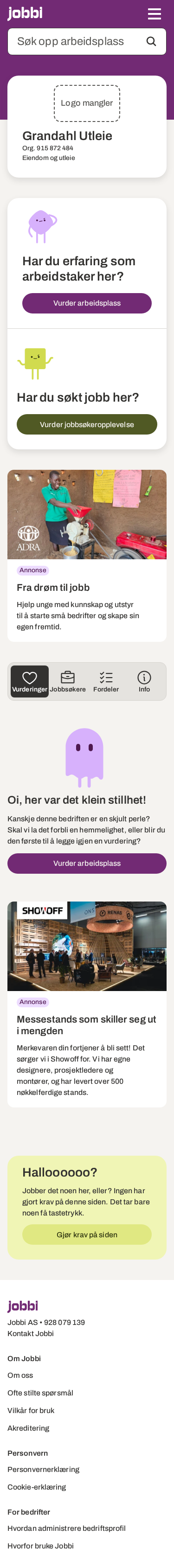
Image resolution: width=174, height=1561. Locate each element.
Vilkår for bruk (31, 1410)
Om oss (20, 1375)
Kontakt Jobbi (30, 1333)
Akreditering (28, 1428)
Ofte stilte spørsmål (40, 1393)
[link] (87, 556)
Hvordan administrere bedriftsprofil (66, 1528)
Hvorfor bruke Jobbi (40, 1546)
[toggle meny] (154, 14)
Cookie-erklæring (36, 1487)
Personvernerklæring (43, 1469)
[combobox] (87, 41)
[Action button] (151, 41)
